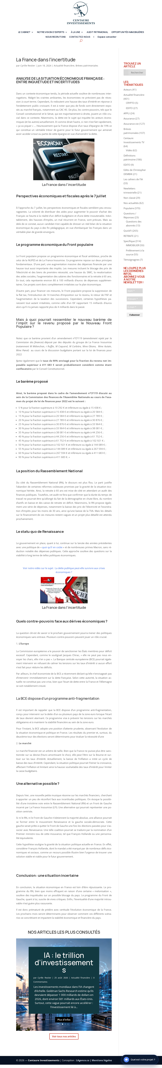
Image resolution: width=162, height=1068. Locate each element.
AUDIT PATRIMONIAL (97, 32)
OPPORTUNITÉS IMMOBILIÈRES (127, 32)
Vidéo (129, 150)
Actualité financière (64, 65)
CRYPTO (130, 102)
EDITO (129, 108)
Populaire (129, 208)
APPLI (127, 113)
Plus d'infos (63, 1025)
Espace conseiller (107, 37)
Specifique (129, 241)
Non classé (129, 197)
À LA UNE (75, 32)
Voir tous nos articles (64, 1033)
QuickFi (128, 230)
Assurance (129, 118)
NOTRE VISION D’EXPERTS (50, 32)
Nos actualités (131, 203)
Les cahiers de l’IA (133, 179)
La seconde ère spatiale (64, 967)
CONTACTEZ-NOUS (79, 37)
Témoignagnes (131, 259)
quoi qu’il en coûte (52, 547)
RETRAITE (129, 235)
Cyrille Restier (27, 65)
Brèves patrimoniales (87, 65)
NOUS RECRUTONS (56, 37)
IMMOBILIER (132, 245)
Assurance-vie (131, 123)
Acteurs (128, 89)
